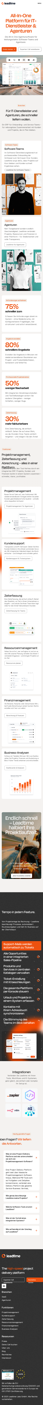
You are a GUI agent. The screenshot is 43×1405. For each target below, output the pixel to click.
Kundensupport (8, 1316)
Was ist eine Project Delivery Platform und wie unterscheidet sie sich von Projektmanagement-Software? (19, 1157)
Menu (39, 3)
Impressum (6, 1358)
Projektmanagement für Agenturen (19, 506)
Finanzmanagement (10, 1326)
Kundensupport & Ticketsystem (18, 558)
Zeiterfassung (7, 1319)
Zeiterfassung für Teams (15, 611)
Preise (4, 1341)
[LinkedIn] (4, 1286)
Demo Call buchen (9, 1344)
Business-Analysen (10, 1329)
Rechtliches (7, 1354)
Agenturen (6, 1300)
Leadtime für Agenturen (15, 245)
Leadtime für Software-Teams (17, 170)
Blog (4, 1351)
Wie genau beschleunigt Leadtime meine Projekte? (17, 1197)
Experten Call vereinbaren (30, 49)
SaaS (4, 1297)
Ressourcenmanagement (12, 1322)
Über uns (6, 1348)
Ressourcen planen (13, 663)
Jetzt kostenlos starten (22, 876)
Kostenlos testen (32, 1280)
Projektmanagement (10, 1312)
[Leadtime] (8, 3)
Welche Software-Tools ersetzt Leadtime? (19, 1208)
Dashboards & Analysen (15, 768)
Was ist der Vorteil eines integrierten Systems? (16, 1219)
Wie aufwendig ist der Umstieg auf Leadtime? (19, 1230)
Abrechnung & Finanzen (15, 715)
